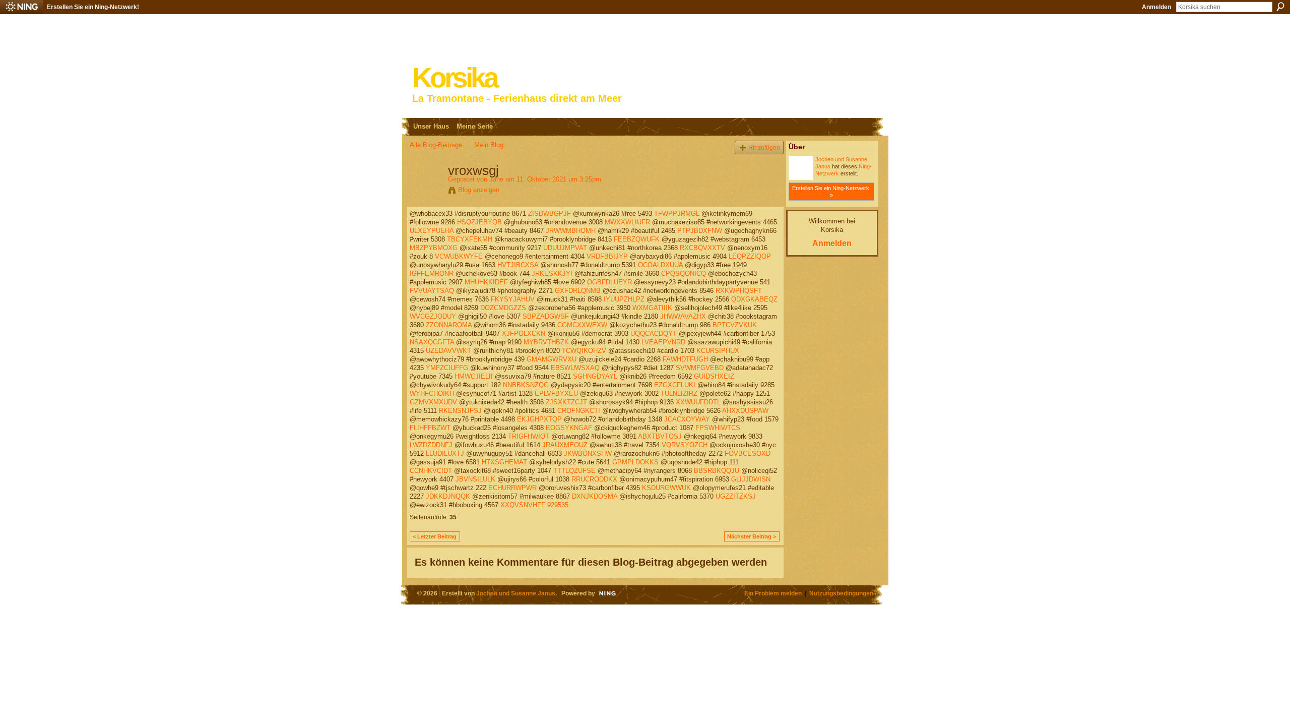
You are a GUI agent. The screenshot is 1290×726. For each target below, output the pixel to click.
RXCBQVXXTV (702, 248)
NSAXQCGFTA (432, 342)
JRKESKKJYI (552, 273)
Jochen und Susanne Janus (515, 593)
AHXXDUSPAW (745, 410)
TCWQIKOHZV (584, 350)
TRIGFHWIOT (528, 436)
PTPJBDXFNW (699, 230)
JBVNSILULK (475, 479)
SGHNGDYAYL (595, 376)
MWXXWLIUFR (627, 222)
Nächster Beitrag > (751, 536)
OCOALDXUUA (660, 265)
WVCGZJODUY (433, 316)
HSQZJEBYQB (479, 222)
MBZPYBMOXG (434, 248)
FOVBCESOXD (747, 453)
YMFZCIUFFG (447, 368)
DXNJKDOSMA (594, 496)
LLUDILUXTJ (445, 453)
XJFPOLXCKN (523, 333)
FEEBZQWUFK (637, 239)
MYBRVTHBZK (546, 342)
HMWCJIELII (474, 376)
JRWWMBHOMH (571, 230)
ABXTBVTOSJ (660, 436)
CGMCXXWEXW (582, 325)
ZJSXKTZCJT (566, 402)
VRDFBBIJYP (607, 256)
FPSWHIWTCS (717, 428)
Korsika (454, 78)
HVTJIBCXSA (517, 265)
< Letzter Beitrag (435, 536)
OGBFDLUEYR (609, 282)
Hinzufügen (764, 147)
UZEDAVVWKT (448, 350)
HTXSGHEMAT (504, 462)
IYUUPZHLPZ (624, 299)
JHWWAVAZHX (683, 316)
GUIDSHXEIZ (714, 376)
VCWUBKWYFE (459, 256)
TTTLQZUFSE (574, 470)
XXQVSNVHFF (522, 505)
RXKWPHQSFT (739, 290)
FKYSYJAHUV (513, 299)
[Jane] (426, 192)
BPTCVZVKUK (735, 325)
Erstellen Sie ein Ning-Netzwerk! (93, 7)
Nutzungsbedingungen (841, 593)
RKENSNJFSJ (460, 410)
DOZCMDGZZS (503, 308)
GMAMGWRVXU (551, 359)
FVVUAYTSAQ (432, 290)
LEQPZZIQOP (750, 256)
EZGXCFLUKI (674, 385)
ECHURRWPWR (512, 488)
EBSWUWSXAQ (575, 368)
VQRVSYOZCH (684, 445)
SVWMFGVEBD (700, 368)
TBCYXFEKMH (469, 239)
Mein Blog (488, 145)
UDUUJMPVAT (565, 248)
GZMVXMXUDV (433, 402)
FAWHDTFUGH (685, 359)
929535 (557, 505)
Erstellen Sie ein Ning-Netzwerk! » (831, 191)
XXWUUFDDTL (698, 402)
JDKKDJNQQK (448, 496)
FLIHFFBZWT (430, 428)
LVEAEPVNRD (663, 342)
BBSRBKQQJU (716, 470)
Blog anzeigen (478, 190)
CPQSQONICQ (683, 273)
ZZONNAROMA (449, 325)
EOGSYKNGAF (569, 428)
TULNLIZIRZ (679, 393)
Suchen (1280, 6)
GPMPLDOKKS (635, 462)
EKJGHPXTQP (539, 419)
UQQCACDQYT (653, 333)
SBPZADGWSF (546, 316)
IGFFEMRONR (432, 273)
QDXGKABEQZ (754, 299)
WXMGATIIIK (652, 308)
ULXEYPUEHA (432, 230)
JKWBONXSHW (588, 453)
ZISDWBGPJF (549, 213)
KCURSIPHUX (717, 350)
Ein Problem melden (773, 593)
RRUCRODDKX (594, 479)
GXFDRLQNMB (578, 290)
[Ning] (21, 7)
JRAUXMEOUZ (565, 445)
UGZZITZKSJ (736, 496)
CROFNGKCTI (578, 410)
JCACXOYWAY (687, 419)
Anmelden (1156, 7)
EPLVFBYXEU (556, 393)
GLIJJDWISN (750, 479)
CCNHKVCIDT (431, 470)
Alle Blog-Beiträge (436, 145)
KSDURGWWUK (666, 488)
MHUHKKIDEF (486, 282)
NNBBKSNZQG (526, 385)
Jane (496, 179)
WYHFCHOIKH (432, 393)
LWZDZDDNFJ (431, 445)
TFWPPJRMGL (676, 213)
